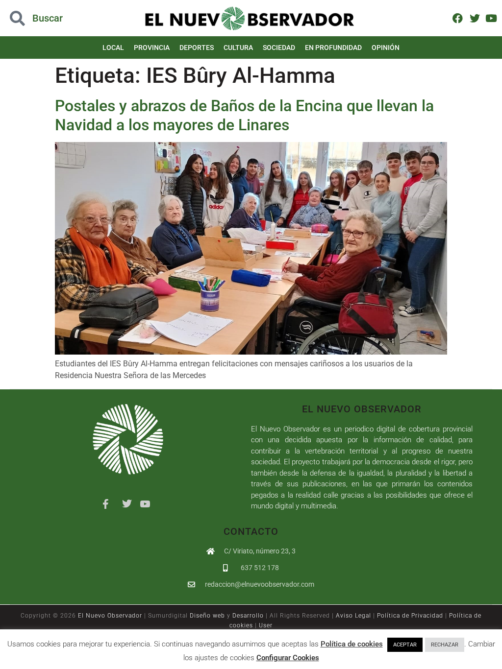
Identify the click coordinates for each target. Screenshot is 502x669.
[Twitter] (474, 18)
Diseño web (207, 615)
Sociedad (279, 47)
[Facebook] (458, 18)
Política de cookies (352, 644)
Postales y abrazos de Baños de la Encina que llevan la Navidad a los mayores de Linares (244, 115)
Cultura (238, 47)
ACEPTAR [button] (405, 645)
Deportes (196, 47)
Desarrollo (248, 615)
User (266, 625)
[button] (50, 18)
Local (113, 47)
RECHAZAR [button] (444, 645)
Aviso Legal (353, 615)
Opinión (386, 47)
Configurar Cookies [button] (287, 657)
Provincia (152, 47)
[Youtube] (491, 18)
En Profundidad (333, 47)
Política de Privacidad (410, 615)
